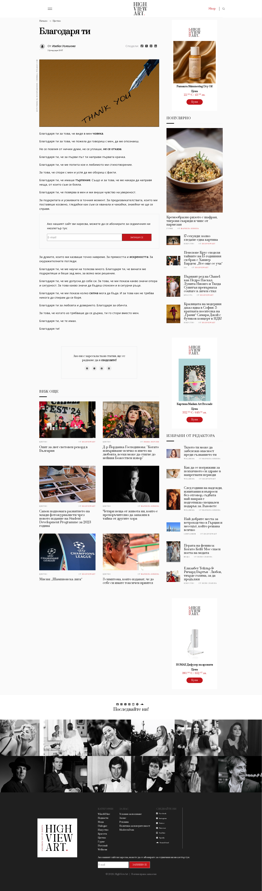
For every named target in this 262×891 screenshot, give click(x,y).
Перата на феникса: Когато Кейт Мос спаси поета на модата (202, 549)
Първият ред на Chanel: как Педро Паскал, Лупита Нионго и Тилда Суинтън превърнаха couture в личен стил (202, 284)
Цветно (57, 21)
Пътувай (102, 845)
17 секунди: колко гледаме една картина (201, 238)
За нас (122, 818)
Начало (43, 21)
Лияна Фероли (151, 442)
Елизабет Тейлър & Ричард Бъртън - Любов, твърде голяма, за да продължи (203, 573)
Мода (187, 557)
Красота (188, 295)
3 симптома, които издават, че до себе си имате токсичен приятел (128, 581)
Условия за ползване (130, 814)
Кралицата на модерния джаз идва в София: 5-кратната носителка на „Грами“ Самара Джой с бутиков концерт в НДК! (203, 311)
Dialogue (102, 826)
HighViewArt (89, 442)
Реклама (124, 822)
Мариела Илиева (150, 506)
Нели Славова (204, 557)
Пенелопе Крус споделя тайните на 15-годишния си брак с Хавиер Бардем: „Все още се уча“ (203, 258)
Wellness (189, 459)
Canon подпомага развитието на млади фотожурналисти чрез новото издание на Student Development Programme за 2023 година (65, 518)
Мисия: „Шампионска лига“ (60, 579)
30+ (185, 268)
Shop (212, 9)
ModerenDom (126, 829)
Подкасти (103, 818)
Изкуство (189, 244)
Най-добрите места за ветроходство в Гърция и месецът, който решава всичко (203, 524)
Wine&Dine (104, 814)
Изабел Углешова (64, 46)
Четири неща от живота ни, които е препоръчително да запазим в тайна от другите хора (130, 515)
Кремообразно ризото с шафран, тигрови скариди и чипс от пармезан (191, 221)
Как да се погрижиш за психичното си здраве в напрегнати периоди (202, 471)
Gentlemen (190, 534)
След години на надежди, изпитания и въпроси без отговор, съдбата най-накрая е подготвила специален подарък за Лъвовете (203, 497)
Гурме (169, 229)
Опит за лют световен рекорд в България (63, 449)
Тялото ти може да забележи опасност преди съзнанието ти (200, 451)
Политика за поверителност (134, 826)
